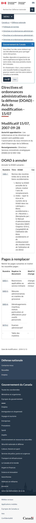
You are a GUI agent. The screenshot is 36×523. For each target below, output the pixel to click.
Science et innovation (10, 472)
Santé (4, 430)
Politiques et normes (11, 27)
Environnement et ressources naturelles (17, 440)
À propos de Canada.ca (10, 509)
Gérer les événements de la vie (13, 491)
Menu (9, 16)
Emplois (5, 375)
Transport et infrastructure (12, 458)
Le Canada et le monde (10, 463)
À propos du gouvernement (12, 399)
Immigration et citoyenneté (12, 412)
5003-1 (5, 280)
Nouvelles (5, 370)
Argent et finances (8, 468)
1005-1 (5, 174)
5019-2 (5, 325)
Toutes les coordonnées (11, 390)
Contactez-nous (7, 365)
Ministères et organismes (11, 394)
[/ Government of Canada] (14, 3)
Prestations (6, 426)
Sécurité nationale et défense (13, 444)
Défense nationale (19, 22)
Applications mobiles (9, 504)
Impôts (4, 435)
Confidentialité (7, 518)
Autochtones (6, 477)
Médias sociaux (7, 499)
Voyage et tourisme (9, 416)
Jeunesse (5, 486)
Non (15, 80)
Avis (3, 513)
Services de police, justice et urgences (16, 454)
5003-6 (5, 304)
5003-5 (5, 291)
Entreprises (6, 421)
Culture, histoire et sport (11, 449)
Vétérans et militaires (10, 482)
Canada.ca (6, 22)
